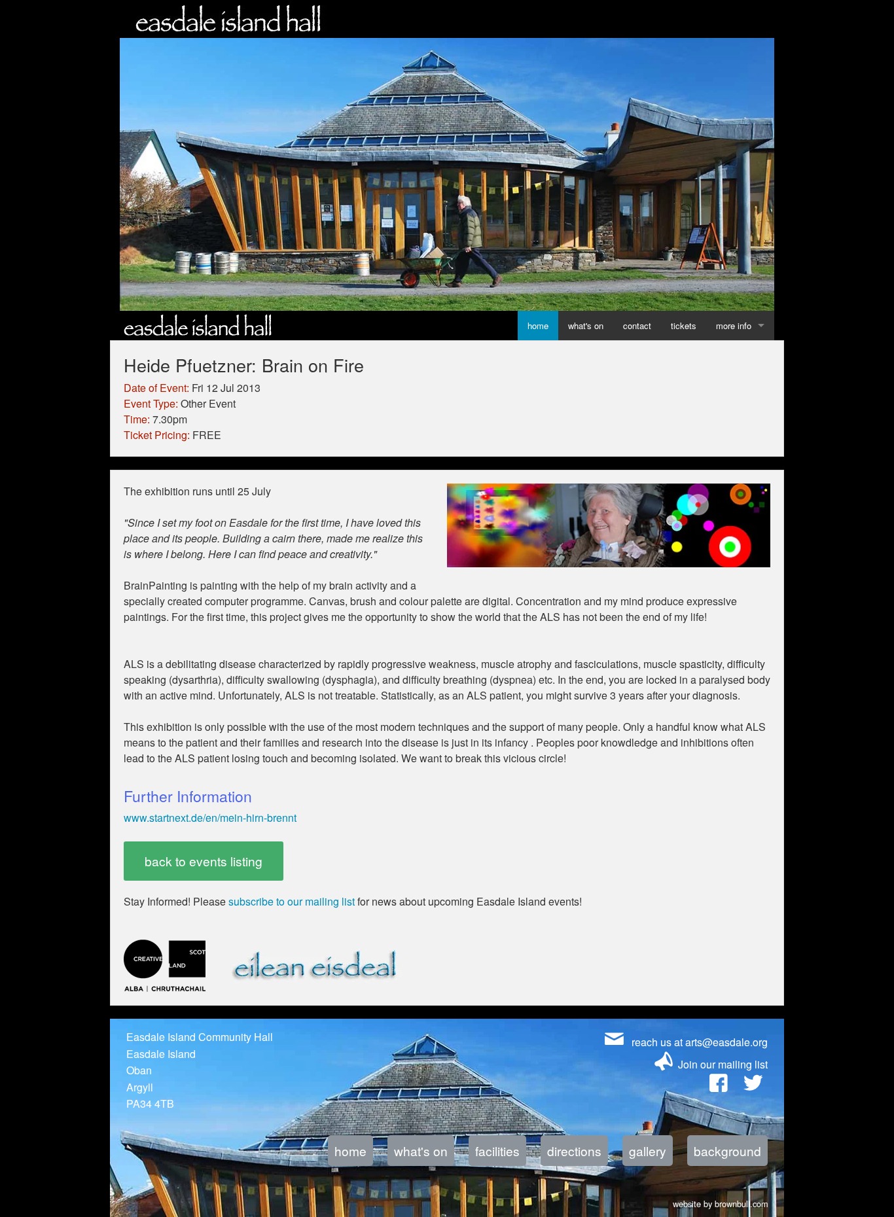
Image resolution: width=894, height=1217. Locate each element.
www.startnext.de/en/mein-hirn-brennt (210, 817)
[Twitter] (753, 1085)
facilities (497, 1150)
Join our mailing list (723, 1064)
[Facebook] (718, 1085)
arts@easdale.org (726, 1041)
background (727, 1150)
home (537, 325)
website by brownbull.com (720, 1202)
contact (637, 325)
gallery (647, 1150)
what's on (585, 325)
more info (733, 325)
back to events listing (203, 861)
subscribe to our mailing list (291, 901)
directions (574, 1150)
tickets (683, 325)
